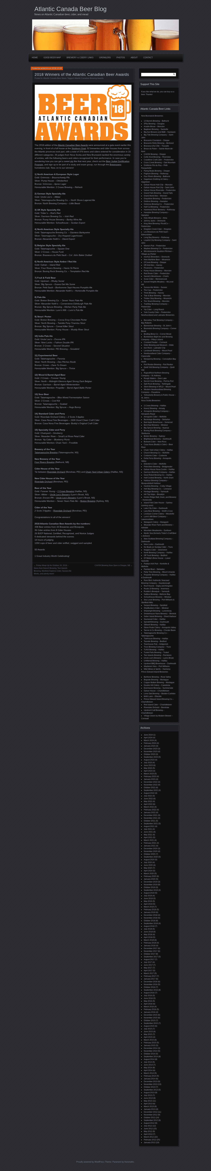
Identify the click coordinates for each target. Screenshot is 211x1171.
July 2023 (148, 763)
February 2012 (150, 1140)
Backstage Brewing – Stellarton (157, 419)
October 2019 (149, 887)
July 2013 (148, 1095)
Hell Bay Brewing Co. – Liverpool (158, 489)
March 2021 (149, 840)
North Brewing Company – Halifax (158, 553)
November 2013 (150, 1084)
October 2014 (149, 1054)
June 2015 (148, 1031)
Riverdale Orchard (56, 472)
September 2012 (151, 1120)
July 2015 (148, 1029)
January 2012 (149, 1142)
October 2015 (149, 1020)
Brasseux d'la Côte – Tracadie (156, 146)
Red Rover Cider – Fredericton (157, 273)
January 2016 (149, 1012)
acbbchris (45, 68)
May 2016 (148, 1001)
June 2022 (148, 799)
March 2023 (149, 774)
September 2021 (151, 824)
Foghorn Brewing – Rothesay (156, 174)
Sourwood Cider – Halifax (154, 619)
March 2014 (149, 1073)
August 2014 (149, 1059)
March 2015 (149, 1040)
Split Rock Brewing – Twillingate (157, 384)
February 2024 (150, 743)
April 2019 (148, 904)
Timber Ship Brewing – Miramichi (158, 298)
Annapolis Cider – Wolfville (155, 417)
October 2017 (149, 954)
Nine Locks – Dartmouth (154, 544)
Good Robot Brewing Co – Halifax (158, 475)
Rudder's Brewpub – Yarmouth (156, 591)
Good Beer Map (52, 57)
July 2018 (148, 929)
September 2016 (151, 990)
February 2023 (150, 776)
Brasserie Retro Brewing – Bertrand (159, 143)
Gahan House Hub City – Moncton (158, 185)
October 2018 (149, 921)
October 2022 (149, 787)
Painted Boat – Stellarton (154, 569)
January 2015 (149, 1045)
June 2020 (148, 865)
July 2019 (148, 896)
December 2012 (150, 1112)
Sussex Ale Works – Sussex (155, 287)
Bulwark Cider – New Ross (155, 442)
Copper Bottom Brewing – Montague (159, 682)
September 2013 (151, 1090)
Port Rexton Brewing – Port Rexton (158, 364)
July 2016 (148, 995)
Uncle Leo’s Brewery (60, 494)
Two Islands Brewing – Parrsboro (157, 655)
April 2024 (148, 738)
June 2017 (148, 965)
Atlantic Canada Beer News (54, 78)
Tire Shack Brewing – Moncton (156, 301)
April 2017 (148, 970)
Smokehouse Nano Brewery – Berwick (160, 614)
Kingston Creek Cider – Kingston (157, 229)
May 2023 (148, 768)
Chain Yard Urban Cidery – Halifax (158, 450)
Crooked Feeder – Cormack (155, 342)
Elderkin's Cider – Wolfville (155, 464)
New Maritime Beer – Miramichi (157, 260)
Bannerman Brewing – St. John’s (157, 326)
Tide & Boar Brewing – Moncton (157, 296)
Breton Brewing (87, 501)
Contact (148, 57)
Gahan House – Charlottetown (156, 691)
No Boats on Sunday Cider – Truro (158, 547)
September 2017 (151, 957)
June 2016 (148, 998)
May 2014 (148, 1068)
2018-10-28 (57, 68)
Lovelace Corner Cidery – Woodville (159, 514)
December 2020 (150, 848)
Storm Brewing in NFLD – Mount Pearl (160, 387)
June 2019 (148, 898)
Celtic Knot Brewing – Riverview (157, 157)
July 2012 (148, 1126)
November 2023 (150, 751)
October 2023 (149, 754)
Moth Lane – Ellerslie (153, 696)
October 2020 (149, 854)
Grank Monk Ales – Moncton (155, 196)
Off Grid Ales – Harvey (153, 265)
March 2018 (149, 940)
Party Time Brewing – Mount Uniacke (159, 572)
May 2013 (148, 1101)
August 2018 (149, 926)
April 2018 (148, 937)
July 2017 (148, 962)
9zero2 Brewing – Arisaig (154, 408)
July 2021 (148, 829)
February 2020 (150, 876)
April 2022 (148, 804)
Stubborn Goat (79, 148)
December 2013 (150, 1081)
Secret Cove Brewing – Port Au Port (158, 381)
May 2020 (148, 868)
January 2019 (149, 912)
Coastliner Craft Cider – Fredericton (159, 160)
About (134, 57)
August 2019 (149, 893)
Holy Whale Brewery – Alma (155, 218)
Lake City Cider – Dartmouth (156, 508)
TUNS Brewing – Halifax (154, 650)
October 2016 (149, 987)
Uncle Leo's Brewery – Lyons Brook (159, 658)
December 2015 (150, 1015)
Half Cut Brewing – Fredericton (157, 207)
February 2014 (150, 1076)
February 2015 (150, 1043)
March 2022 (149, 807)
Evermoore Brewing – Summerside (158, 688)
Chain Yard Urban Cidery (98, 472)
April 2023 (148, 771)
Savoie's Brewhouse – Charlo (156, 276)
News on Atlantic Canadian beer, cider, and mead (61, 14)
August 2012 (149, 1123)
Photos (120, 57)
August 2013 (149, 1093)
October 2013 (149, 1087)
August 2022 (149, 793)
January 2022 (149, 812)
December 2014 (150, 1048)
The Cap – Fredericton (153, 290)
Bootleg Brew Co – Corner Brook (157, 334)
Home (35, 57)
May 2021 (148, 835)
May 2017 (148, 968)
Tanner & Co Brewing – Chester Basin (160, 630)
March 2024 (149, 740)
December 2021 (150, 815)
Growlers (105, 57)
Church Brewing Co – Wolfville (156, 453)
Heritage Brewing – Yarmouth (156, 492)
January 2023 (149, 779)
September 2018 (151, 923)
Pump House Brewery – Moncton (157, 271)
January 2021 (149, 846)
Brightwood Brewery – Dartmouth (158, 439)
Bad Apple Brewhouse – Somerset (158, 422)
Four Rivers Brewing (45, 462)
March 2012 (149, 1137)
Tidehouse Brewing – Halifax (156, 638)
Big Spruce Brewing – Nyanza (156, 428)
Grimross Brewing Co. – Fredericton (159, 204)
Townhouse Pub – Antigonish (156, 644)
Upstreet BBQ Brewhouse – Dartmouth (160, 663)
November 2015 (150, 1018)
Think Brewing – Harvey (154, 293)
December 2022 (150, 782)
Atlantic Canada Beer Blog (70, 9)
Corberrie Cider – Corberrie (155, 455)
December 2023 (150, 749)
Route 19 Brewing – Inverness (156, 589)
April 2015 (148, 1037)
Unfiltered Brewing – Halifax (155, 661)
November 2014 (150, 1051)
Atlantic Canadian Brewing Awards (88, 78)
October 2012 (149, 1117)
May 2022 (148, 801)
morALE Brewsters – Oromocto (157, 257)
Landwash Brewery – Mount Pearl (158, 351)
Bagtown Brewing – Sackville (156, 129)
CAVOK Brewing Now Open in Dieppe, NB (112, 565)
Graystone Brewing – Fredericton (157, 199)
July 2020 (148, 862)
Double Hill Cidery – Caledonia (157, 685)
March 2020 (149, 873)
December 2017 (150, 948)
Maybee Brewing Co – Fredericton (158, 248)
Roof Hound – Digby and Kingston (158, 586)
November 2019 (150, 885)
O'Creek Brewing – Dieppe (155, 262)
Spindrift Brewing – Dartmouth (156, 622)
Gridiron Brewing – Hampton (156, 201)
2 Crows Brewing (65, 491)
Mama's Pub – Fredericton (155, 246)
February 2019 (150, 909)
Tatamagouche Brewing (46, 452)
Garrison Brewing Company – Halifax (159, 472)
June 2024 (148, 735)
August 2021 (149, 826)
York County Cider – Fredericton (157, 312)
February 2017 (150, 976)
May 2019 (148, 901)
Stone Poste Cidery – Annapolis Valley (160, 627)
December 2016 (150, 982)
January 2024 (149, 746)
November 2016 (150, 984)
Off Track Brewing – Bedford (155, 555)
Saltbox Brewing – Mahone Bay (157, 594)
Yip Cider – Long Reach (154, 309)
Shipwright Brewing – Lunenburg (157, 611)
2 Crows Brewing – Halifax (155, 406)
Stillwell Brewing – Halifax (155, 625)
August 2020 (149, 860)
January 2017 (149, 979)
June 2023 (148, 765)
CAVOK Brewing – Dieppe (155, 154)
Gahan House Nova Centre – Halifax (159, 469)
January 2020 (149, 879)
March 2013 (149, 1106)
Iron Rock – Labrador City (154, 348)
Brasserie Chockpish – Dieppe (156, 140)
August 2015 (149, 1026)
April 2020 (148, 871)
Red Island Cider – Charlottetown (158, 705)
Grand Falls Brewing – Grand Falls (158, 193)
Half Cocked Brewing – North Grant (158, 478)
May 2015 (148, 1034)
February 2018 (150, 943)
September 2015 (151, 1023)
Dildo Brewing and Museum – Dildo (159, 345)
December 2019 (150, 882)
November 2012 (150, 1115)
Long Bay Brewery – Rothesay (156, 237)
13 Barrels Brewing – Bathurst (156, 121)
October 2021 (149, 821)
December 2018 (150, 915)
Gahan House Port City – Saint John (159, 187)
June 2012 (148, 1129)
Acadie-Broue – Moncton (154, 126)
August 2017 (149, 959)
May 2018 (148, 934)
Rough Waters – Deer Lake (155, 378)
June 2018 (148, 932)
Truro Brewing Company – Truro (157, 647)
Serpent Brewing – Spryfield (155, 605)
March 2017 (149, 973)
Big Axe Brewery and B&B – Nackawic (160, 132)
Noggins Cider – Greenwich (155, 550)
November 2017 (150, 951)
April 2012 (148, 1134)
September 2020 (151, 857)
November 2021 (150, 818)
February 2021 (150, 843)
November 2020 (150, 851)
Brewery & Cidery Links (80, 57)
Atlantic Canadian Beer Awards (73, 145)
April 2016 (148, 1004)
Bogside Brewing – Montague (156, 680)
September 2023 (151, 757)
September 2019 (151, 890)
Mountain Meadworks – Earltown (157, 530)
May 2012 (148, 1131)
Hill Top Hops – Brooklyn (154, 494)
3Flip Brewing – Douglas (154, 124)
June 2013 (148, 1098)
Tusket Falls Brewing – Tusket (156, 652)
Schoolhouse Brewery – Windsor (157, 597)
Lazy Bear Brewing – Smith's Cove (158, 511)
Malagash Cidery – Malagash (156, 522)
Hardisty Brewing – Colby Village (157, 486)
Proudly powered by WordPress (90, 1162)
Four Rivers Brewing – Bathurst (157, 176)
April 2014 (148, 1070)
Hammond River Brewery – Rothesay (159, 210)
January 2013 (149, 1109)
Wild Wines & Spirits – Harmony (157, 669)
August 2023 (149, 760)
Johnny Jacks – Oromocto (154, 221)
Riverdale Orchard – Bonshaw (156, 707)
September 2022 (151, 790)
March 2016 (149, 1007)
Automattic (129, 1162)
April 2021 (148, 837)
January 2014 (149, 1079)
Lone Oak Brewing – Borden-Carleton (159, 693)
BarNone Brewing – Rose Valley (157, 677)
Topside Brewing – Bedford (155, 641)
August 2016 (149, 993)
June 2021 (148, 832)
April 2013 (148, 1104)
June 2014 (148, 1065)
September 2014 (151, 1056)
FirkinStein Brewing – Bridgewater (158, 467)
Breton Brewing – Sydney (154, 436)
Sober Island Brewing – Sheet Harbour (160, 616)
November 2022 (150, 785)
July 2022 (148, 796)
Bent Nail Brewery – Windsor (156, 425)
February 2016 (150, 1009)
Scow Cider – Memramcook (155, 279)
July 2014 (148, 1062)
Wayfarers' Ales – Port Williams (157, 666)
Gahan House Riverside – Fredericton (160, 190)
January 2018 (149, 946)
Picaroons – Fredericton (154, 268)
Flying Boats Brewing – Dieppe (157, 171)
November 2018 (150, 918)
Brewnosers (115, 164)
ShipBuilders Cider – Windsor (156, 608)
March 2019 (149, 907)
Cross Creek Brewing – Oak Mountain (159, 162)
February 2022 (150, 810)
